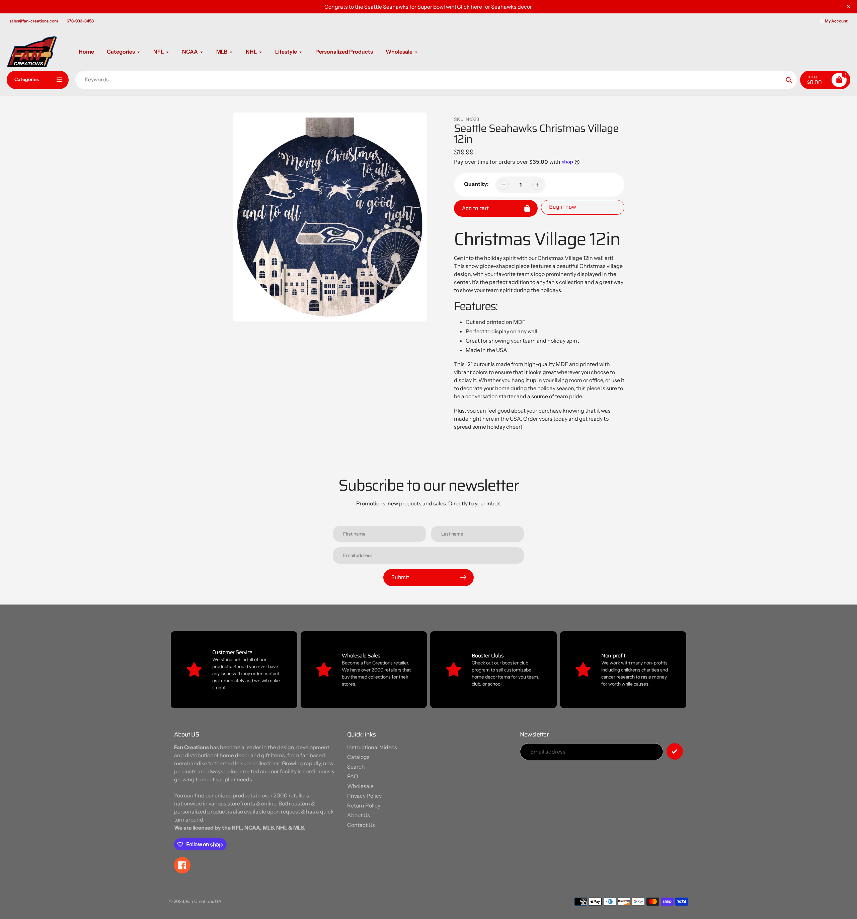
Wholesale (360, 786)
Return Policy (363, 805)
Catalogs (358, 757)
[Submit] (675, 751)
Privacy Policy (364, 795)
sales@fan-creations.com (33, 20)
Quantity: (476, 184)
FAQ (352, 776)
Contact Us (361, 825)
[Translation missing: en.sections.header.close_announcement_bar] (848, 6)
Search (356, 766)
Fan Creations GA (203, 901)
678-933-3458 (80, 20)
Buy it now (562, 207)
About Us (358, 815)
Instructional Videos (372, 747)
